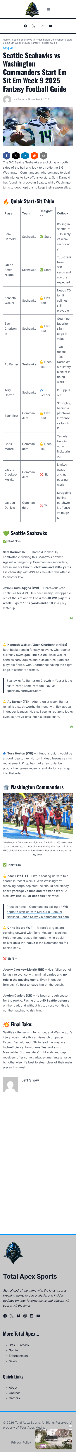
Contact (14, 1393)
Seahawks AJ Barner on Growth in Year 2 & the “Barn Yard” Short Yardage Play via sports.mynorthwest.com (39, 685)
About (13, 1387)
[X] (34, 26)
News (13, 1361)
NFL (11, 48)
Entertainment (18, 1355)
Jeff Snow (18, 99)
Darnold (19, 1042)
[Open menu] (48, 9)
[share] (66, 1432)
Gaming (14, 1350)
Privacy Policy (21, 1442)
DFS (5, 48)
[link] (40, 1433)
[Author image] (7, 99)
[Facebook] (25, 26)
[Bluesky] (42, 26)
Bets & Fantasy (19, 1345)
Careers (14, 1398)
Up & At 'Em (54, 1434)
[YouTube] (51, 26)
